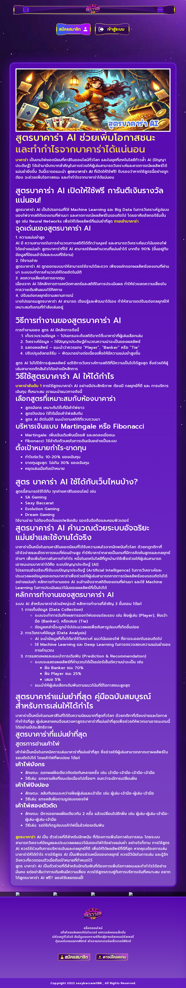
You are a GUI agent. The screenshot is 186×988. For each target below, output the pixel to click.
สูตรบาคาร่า (25, 837)
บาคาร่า (22, 160)
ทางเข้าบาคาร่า (126, 221)
